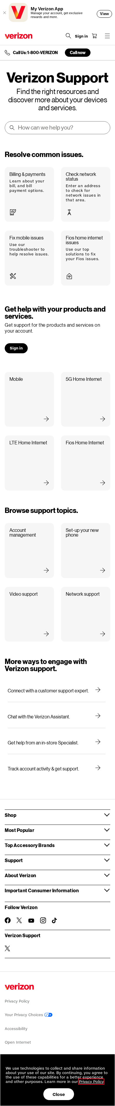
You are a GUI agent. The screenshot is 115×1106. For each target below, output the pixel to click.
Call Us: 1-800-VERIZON (35, 53)
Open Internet (18, 1042)
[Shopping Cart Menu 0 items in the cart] (94, 35)
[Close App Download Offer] (4, 12)
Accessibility (16, 1028)
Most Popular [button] (19, 830)
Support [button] (14, 860)
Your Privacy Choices (24, 1015)
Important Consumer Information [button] (42, 890)
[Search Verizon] (68, 35)
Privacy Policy (17, 1001)
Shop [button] (10, 815)
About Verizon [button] (20, 875)
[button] (29, 194)
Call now (78, 52)
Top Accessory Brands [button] (30, 845)
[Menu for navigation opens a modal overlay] (107, 35)
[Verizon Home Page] (18, 36)
